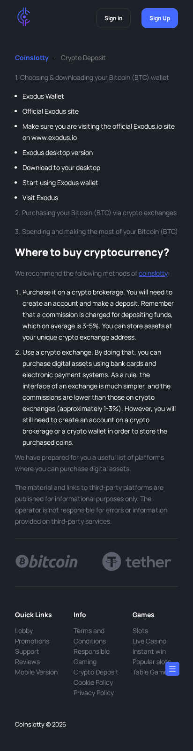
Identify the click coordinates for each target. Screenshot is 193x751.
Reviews (27, 661)
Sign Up (159, 18)
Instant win (149, 651)
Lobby (24, 630)
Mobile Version (36, 671)
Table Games (152, 671)
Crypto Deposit (96, 671)
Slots (140, 630)
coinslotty (153, 273)
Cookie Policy (93, 682)
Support (27, 651)
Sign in (113, 18)
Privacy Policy (94, 692)
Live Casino (149, 640)
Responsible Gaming (92, 656)
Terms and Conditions (90, 635)
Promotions (32, 640)
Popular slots (152, 661)
